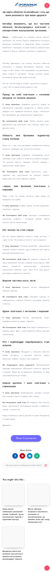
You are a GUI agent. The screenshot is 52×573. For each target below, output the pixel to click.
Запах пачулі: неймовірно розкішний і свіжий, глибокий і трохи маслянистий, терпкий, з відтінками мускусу (13, 514)
